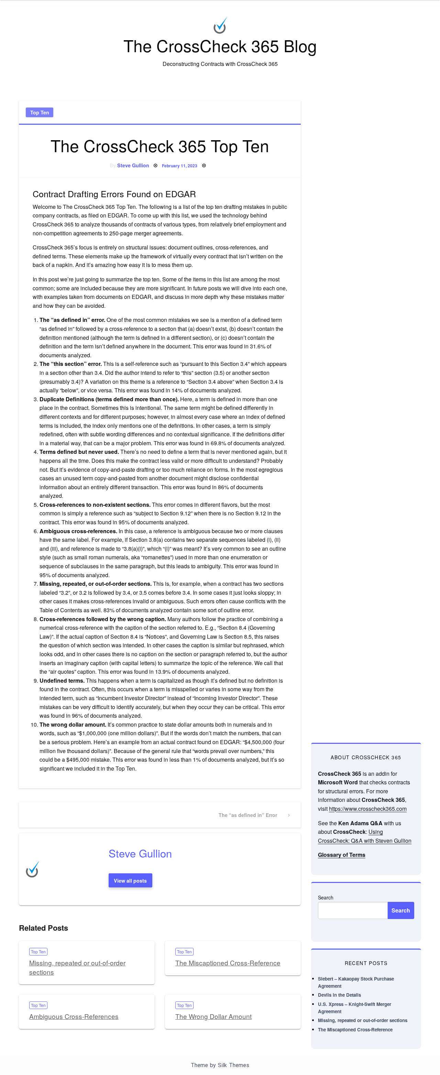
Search (325, 897)
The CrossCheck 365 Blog (220, 45)
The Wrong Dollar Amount (213, 1016)
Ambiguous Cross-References (74, 1016)
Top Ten (39, 112)
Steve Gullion (133, 165)
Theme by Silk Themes (220, 1065)
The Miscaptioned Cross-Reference (227, 962)
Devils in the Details (339, 995)
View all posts (130, 880)
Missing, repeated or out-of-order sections (77, 967)
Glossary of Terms (341, 855)
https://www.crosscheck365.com (368, 809)
